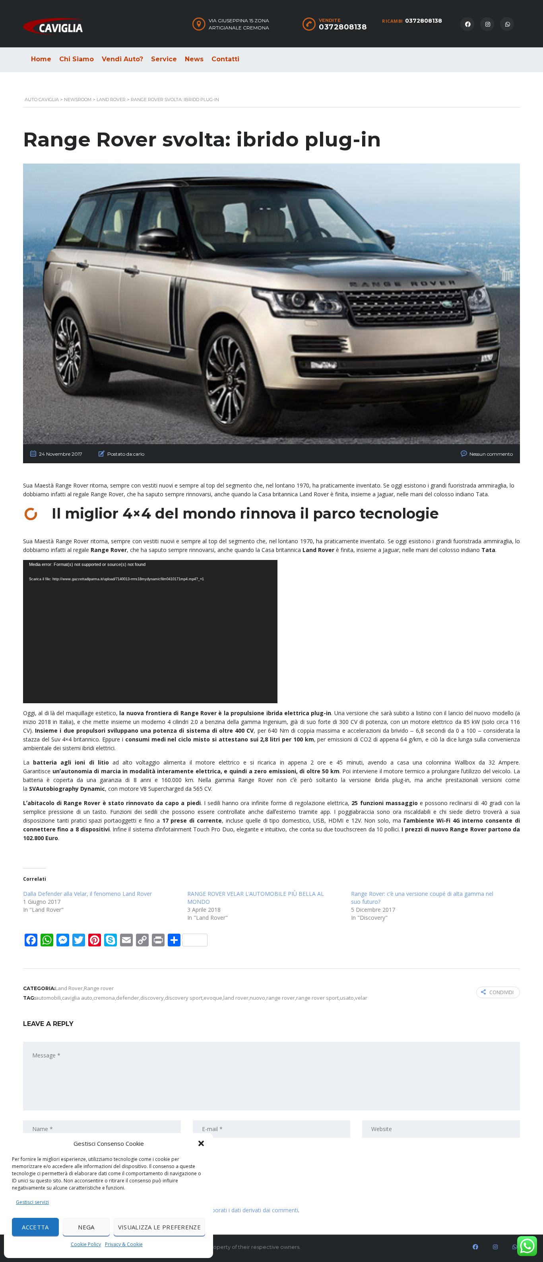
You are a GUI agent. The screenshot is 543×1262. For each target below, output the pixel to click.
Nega (86, 1227)
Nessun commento (491, 454)
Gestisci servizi (32, 1202)
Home (41, 59)
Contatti (225, 59)
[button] (201, 1143)
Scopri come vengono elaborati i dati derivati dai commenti (222, 1210)
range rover (280, 997)
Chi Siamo (76, 59)
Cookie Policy (86, 1244)
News (194, 59)
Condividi (501, 992)
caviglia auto (77, 997)
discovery (152, 997)
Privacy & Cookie (124, 1244)
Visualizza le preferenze (159, 1227)
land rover (235, 997)
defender (127, 997)
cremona (104, 997)
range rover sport (317, 997)
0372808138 (423, 20)
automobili (48, 997)
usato (347, 997)
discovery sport (183, 997)
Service (164, 59)
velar (361, 997)
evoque (213, 997)
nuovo (257, 997)
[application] (150, 631)
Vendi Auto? (122, 59)
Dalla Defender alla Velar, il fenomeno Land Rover (87, 893)
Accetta (35, 1227)
